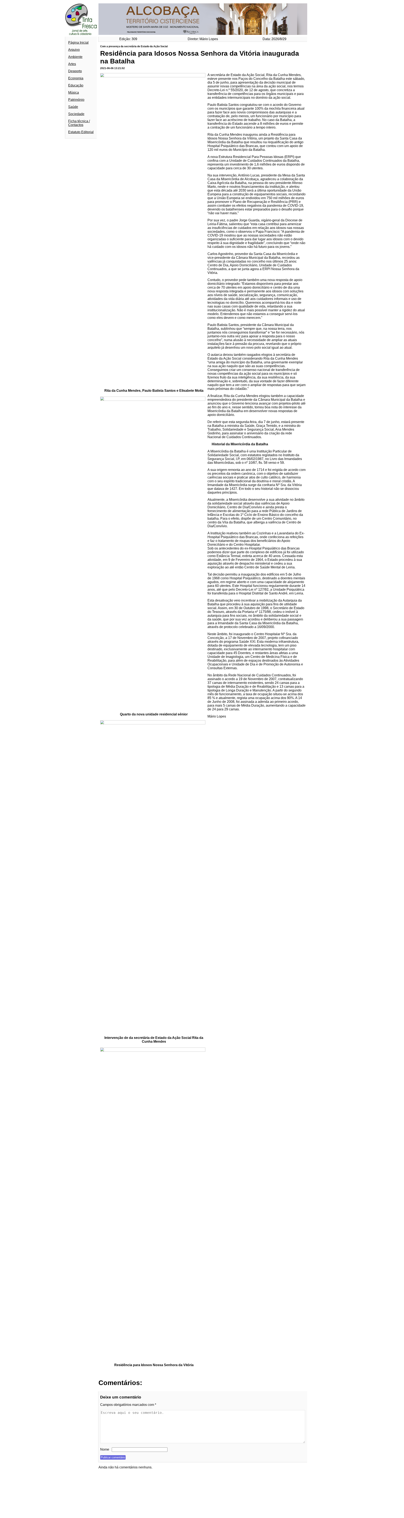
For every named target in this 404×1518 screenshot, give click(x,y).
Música (73, 92)
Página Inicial (78, 42)
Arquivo (74, 49)
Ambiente (75, 57)
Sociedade (76, 114)
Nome (104, 1449)
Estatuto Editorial (81, 132)
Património (76, 99)
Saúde (73, 107)
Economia (75, 78)
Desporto (75, 71)
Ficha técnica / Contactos (79, 123)
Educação (75, 85)
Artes (72, 64)
